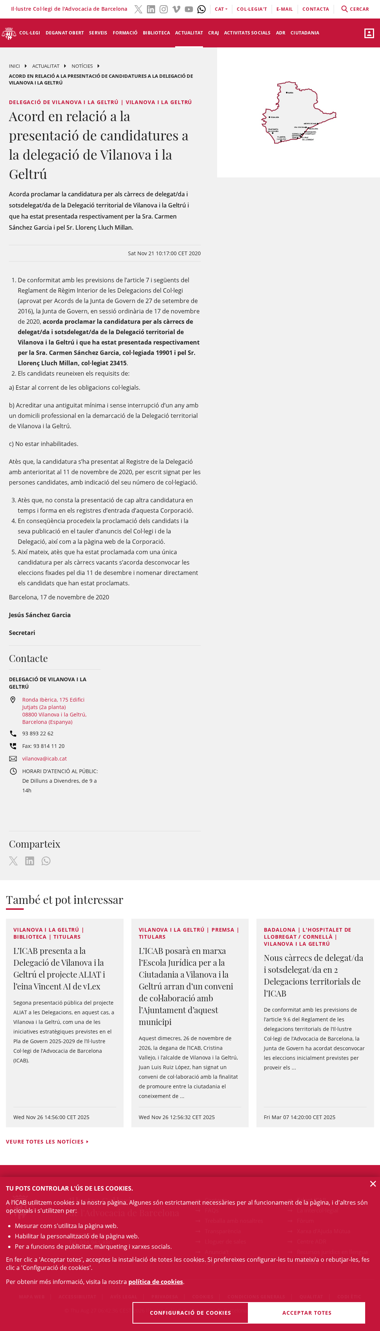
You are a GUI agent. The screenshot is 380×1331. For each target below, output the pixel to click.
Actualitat (189, 33)
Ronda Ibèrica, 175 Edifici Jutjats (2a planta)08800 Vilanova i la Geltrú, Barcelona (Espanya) (54, 710)
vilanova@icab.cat (44, 758)
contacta (315, 9)
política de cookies (155, 1282)
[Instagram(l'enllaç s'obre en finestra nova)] (164, 8)
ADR (281, 33)
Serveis (98, 33)
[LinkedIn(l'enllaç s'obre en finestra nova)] (151, 8)
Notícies (82, 66)
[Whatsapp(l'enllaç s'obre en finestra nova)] (201, 8)
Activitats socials (247, 33)
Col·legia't (252, 9)
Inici (14, 66)
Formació (125, 33)
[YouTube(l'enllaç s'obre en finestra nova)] (189, 8)
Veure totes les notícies (45, 1141)
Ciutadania (305, 33)
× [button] (373, 1183)
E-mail (285, 9)
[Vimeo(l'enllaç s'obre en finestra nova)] (176, 8)
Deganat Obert (65, 33)
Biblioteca (156, 33)
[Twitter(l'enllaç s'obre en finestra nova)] (138, 8)
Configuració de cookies (190, 1312)
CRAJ (213, 33)
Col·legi (29, 33)
